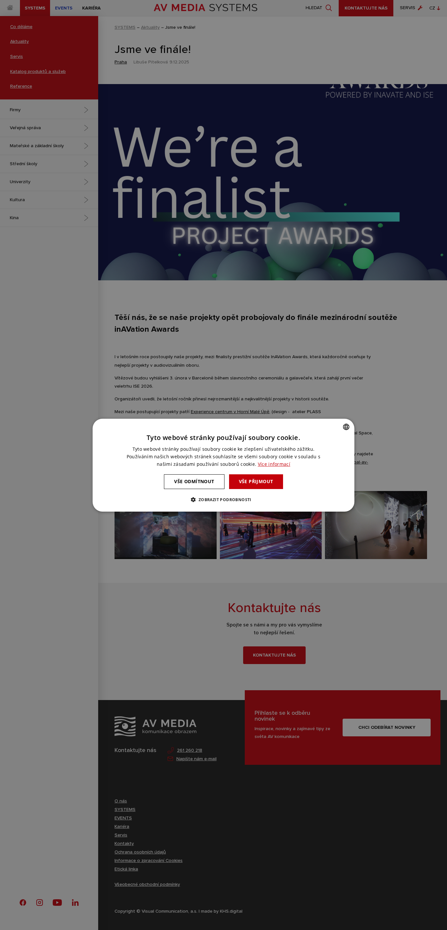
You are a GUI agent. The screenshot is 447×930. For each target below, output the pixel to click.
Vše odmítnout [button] (194, 481)
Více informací (274, 464)
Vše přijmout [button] (256, 481)
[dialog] (223, 464)
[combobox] (346, 426)
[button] (223, 499)
